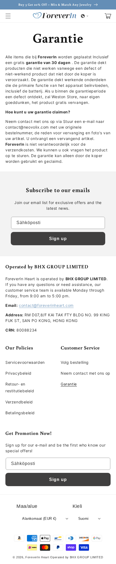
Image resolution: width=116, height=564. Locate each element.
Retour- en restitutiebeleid (19, 387)
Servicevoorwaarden (25, 362)
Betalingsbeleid (20, 412)
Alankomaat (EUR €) (39, 519)
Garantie (69, 384)
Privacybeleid (18, 373)
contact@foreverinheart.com (46, 305)
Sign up (58, 238)
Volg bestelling (75, 362)
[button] (8, 16)
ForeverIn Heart (37, 557)
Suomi (83, 519)
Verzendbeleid (19, 402)
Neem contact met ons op (85, 373)
